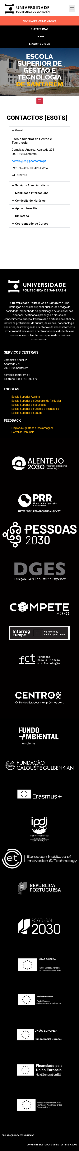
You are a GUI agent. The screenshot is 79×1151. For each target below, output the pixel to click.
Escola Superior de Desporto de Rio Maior (36, 400)
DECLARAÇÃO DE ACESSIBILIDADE (18, 1135)
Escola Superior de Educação (29, 404)
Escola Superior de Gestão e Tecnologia (35, 408)
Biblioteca (22, 216)
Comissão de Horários (30, 200)
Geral (19, 130)
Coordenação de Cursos (31, 223)
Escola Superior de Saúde (27, 412)
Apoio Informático (27, 208)
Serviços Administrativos (32, 185)
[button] (72, 8)
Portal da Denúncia (23, 431)
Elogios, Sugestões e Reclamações (32, 427)
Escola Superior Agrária (26, 396)
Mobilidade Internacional (32, 193)
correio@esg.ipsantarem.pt (29, 161)
